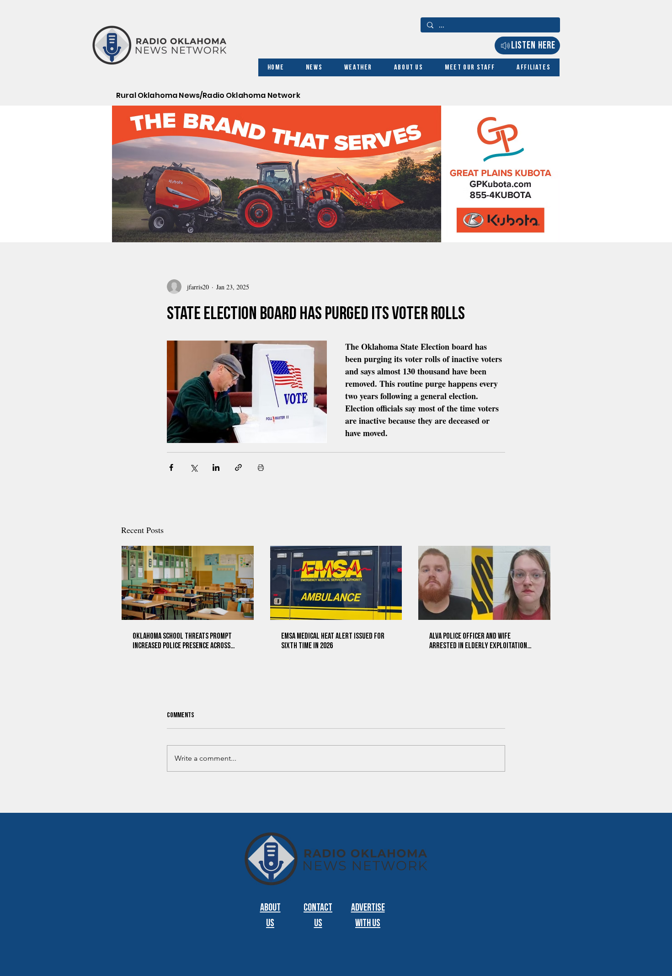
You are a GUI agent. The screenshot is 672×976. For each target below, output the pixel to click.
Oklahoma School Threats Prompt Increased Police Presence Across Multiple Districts (182, 641)
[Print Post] (260, 467)
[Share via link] (238, 467)
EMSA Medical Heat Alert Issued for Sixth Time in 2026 (332, 641)
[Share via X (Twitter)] (193, 467)
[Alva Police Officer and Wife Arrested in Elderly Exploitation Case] (484, 583)
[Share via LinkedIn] (216, 467)
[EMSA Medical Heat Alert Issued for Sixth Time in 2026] (336, 583)
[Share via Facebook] (171, 467)
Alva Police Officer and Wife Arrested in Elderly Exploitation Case (478, 641)
